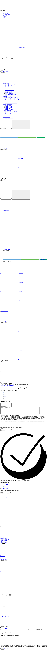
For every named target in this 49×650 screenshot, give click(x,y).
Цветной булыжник (4, 542)
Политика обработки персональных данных (9, 424)
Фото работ (2, 556)
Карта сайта (16, 496)
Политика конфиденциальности (7, 496)
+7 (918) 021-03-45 (4, 148)
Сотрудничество (3, 559)
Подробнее (6, 648)
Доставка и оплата (4, 555)
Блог (1, 558)
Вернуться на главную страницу (7, 385)
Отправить (3, 430)
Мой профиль (3, 570)
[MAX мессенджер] (40, 137)
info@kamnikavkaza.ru (4, 616)
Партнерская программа (5, 572)
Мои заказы (2, 571)
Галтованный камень (4, 539)
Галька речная (3, 537)
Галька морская (3, 538)
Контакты (2, 557)
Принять (2, 648)
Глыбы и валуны (3, 540)
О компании (2, 553)
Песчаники (2, 541)
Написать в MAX (4, 628)
